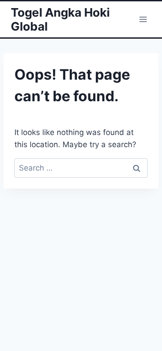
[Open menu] (143, 19)
